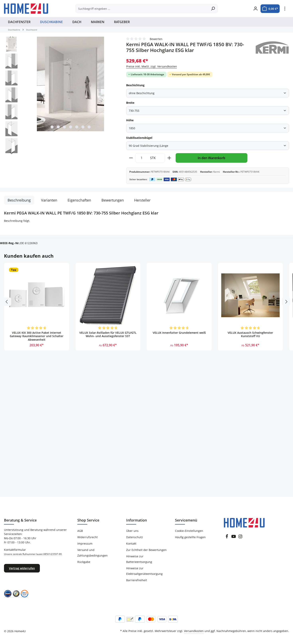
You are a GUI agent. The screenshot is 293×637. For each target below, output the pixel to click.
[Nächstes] (11, 153)
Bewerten (156, 39)
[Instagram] (240, 537)
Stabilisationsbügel (139, 138)
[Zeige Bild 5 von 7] (76, 126)
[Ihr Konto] (255, 8)
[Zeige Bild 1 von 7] (51, 126)
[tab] (19, 200)
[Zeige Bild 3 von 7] (64, 126)
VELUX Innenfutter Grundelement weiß (179, 333)
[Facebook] (227, 537)
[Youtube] (233, 537)
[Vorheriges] (11, 36)
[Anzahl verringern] (131, 158)
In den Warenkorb (211, 158)
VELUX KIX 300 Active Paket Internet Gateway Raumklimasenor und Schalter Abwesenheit (36, 336)
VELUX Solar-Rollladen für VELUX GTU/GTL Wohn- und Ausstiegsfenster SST (108, 334)
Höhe (130, 120)
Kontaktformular (33, 552)
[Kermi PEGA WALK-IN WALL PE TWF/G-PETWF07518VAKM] (70, 84)
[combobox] (142, 8)
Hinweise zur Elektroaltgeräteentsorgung (144, 571)
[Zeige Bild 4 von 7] (70, 126)
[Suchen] (213, 8)
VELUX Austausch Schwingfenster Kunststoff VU (250, 334)
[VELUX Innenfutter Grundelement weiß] (179, 295)
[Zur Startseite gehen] (26, 8)
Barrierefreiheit (136, 580)
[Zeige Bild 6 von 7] (82, 126)
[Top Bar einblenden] (284, 8)
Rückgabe (83, 562)
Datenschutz (134, 537)
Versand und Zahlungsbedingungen (92, 552)
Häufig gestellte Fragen (190, 537)
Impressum (84, 543)
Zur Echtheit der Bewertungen (146, 550)
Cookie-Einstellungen (189, 531)
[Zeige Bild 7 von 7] (89, 126)
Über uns (132, 531)
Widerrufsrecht (87, 537)
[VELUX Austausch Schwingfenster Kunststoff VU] (250, 295)
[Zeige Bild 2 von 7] (58, 126)
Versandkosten (194, 631)
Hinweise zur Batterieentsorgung (139, 559)
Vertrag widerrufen (22, 568)
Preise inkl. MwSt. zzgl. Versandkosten (151, 66)
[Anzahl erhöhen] (169, 158)
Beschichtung (135, 85)
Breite (130, 103)
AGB (80, 531)
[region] (61, 96)
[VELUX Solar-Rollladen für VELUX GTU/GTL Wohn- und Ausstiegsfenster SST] (108, 295)
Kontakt (131, 543)
